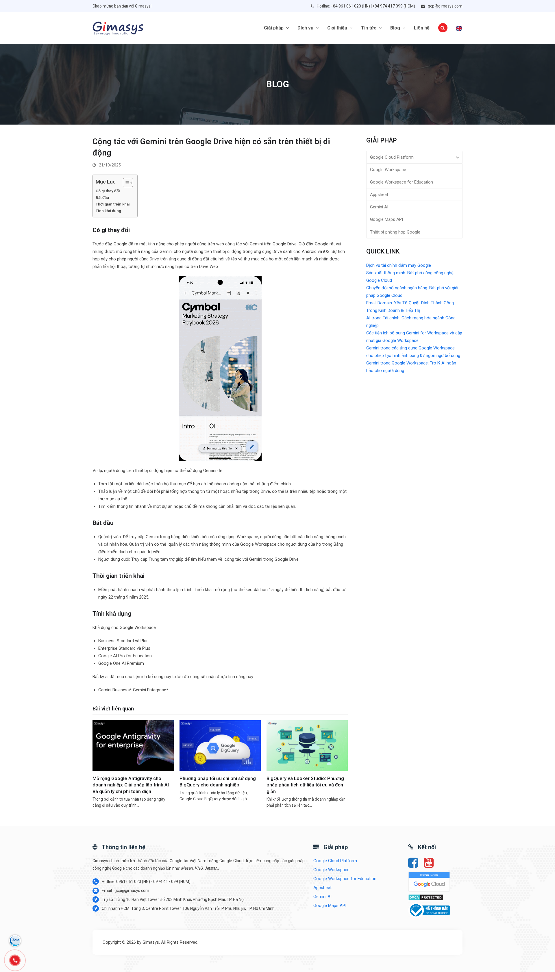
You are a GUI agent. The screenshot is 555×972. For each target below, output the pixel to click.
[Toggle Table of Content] (125, 183)
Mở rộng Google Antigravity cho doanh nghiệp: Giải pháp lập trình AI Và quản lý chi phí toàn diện (130, 785)
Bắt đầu (102, 197)
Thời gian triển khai (113, 204)
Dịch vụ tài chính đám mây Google (398, 265)
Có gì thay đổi (108, 190)
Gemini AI (379, 207)
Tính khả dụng (108, 210)
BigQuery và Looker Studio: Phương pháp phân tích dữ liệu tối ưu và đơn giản (305, 785)
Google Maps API (386, 219)
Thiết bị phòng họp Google (395, 232)
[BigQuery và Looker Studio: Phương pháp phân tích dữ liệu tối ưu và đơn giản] (307, 745)
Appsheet (379, 194)
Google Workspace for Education (401, 182)
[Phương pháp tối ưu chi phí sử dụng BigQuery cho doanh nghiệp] (220, 745)
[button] (443, 28)
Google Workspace (388, 169)
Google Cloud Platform (392, 157)
